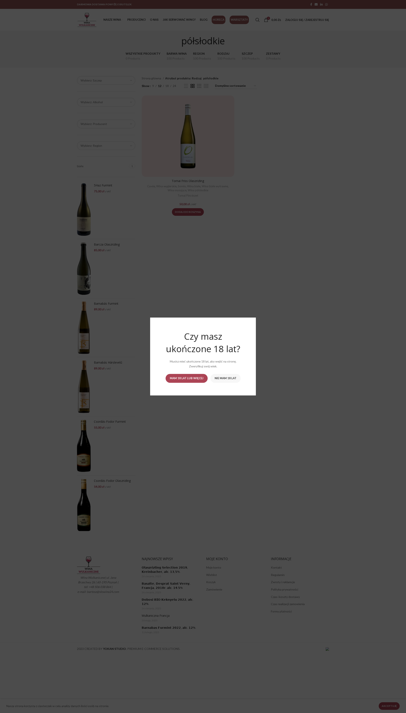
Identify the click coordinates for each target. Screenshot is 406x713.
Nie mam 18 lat (225, 378)
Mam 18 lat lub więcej (186, 378)
